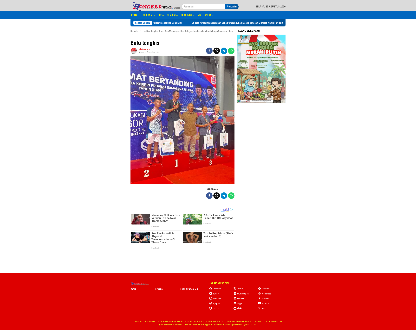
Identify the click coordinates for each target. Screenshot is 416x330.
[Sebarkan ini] (209, 51)
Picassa (216, 308)
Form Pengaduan (189, 289)
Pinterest (265, 288)
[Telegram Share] (224, 51)
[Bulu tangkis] (182, 120)
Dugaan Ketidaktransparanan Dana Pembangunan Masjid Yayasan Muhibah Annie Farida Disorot (253, 22)
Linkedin (240, 298)
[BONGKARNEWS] (156, 6)
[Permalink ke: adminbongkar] (133, 50)
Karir (133, 289)
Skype (239, 303)
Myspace (216, 303)
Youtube (265, 303)
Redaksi (159, 289)
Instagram (217, 298)
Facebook (217, 288)
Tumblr (216, 294)
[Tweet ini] (216, 51)
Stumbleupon (243, 294)
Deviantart (266, 298)
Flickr (239, 308)
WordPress (266, 294)
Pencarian (232, 6)
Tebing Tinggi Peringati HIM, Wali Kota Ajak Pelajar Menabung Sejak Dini (158, 22)
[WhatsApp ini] (231, 51)
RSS (263, 308)
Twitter (240, 288)
